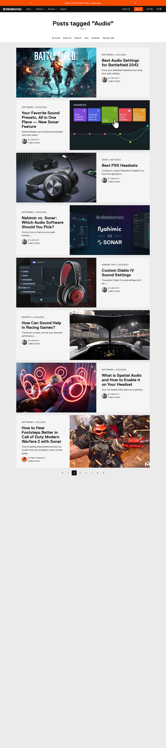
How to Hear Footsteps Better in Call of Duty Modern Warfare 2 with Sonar (41, 435)
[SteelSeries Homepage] (13, 9)
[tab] (126, 9)
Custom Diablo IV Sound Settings (118, 272)
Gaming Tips (108, 38)
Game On (67, 38)
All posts (56, 38)
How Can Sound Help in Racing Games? (41, 325)
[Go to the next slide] (135, 3)
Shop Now (96, 3)
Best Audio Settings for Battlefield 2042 (120, 62)
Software (95, 38)
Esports (77, 38)
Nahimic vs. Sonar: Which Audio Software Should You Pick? (42, 222)
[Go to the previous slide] (30, 3)
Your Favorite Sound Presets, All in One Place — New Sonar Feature (41, 120)
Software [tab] (39, 9)
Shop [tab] (28, 9)
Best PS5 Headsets (120, 165)
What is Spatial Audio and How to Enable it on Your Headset (122, 380)
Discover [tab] (51, 9)
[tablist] (42, 9)
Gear (86, 38)
